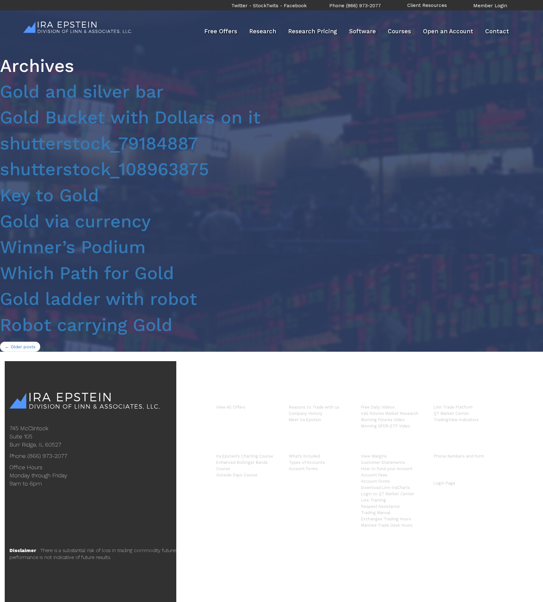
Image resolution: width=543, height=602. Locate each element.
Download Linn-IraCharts (385, 487)
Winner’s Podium (72, 247)
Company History (305, 413)
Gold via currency (75, 221)
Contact (497, 31)
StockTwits (265, 5)
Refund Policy (448, 559)
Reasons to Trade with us (314, 407)
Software (362, 31)
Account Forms (303, 468)
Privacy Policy (482, 559)
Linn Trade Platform (453, 407)
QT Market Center (451, 413)
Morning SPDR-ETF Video (385, 426)
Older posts (20, 346)
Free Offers (220, 31)
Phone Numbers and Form (459, 456)
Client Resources (427, 5)
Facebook (295, 5)
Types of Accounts (307, 462)
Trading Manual (376, 512)
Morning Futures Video (383, 419)
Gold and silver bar (82, 91)
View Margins (374, 456)
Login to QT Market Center (387, 493)
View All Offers (230, 407)
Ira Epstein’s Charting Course (244, 456)
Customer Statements (383, 462)
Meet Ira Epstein (305, 419)
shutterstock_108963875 (104, 169)
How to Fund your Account (387, 468)
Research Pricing (312, 31)
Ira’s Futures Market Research (389, 413)
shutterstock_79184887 (99, 143)
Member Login (490, 5)
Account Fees (374, 475)
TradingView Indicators (456, 419)
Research (262, 31)
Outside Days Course (236, 475)
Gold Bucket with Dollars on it (130, 117)
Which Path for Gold (87, 273)
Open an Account (448, 31)
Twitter (239, 5)
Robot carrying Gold (86, 325)
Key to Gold (49, 195)
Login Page (444, 483)
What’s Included (304, 456)
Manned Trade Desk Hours (387, 525)
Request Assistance (380, 506)
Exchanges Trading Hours (386, 519)
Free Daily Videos (378, 407)
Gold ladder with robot (98, 299)
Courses (399, 31)
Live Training (373, 500)
